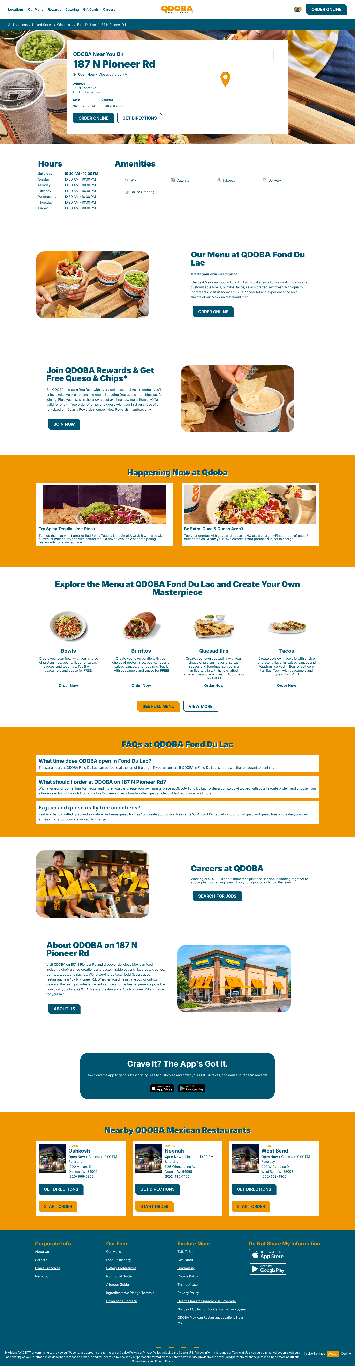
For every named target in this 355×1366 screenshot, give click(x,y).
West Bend (274, 1151)
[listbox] (177, 514)
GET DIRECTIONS (139, 118)
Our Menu (36, 9)
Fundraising (186, 1268)
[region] (225, 87)
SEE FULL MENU (159, 706)
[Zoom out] (277, 58)
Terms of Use (188, 1284)
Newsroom (43, 1276)
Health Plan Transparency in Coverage (207, 1301)
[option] (104, 514)
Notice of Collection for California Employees (212, 1309)
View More (201, 706)
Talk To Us (185, 1252)
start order (58, 1206)
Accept (333, 1353)
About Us (42, 1252)
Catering (72, 9)
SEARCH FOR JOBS (217, 896)
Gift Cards (91, 9)
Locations (16, 9)
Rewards (54, 9)
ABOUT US (64, 1008)
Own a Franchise (47, 1268)
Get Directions (61, 1189)
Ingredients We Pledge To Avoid (130, 1293)
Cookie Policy (188, 1276)
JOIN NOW (64, 424)
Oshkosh (79, 1151)
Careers (109, 9)
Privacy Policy (188, 1293)
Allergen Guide (117, 1284)
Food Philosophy (118, 1260)
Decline (346, 1353)
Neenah (174, 1151)
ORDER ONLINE (93, 118)
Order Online (326, 9)
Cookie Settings (314, 1353)
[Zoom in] (277, 52)
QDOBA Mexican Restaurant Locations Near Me (210, 1319)
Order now (68, 685)
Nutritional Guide (119, 1276)
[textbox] (250, 289)
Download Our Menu (121, 1301)
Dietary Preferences (121, 1268)
